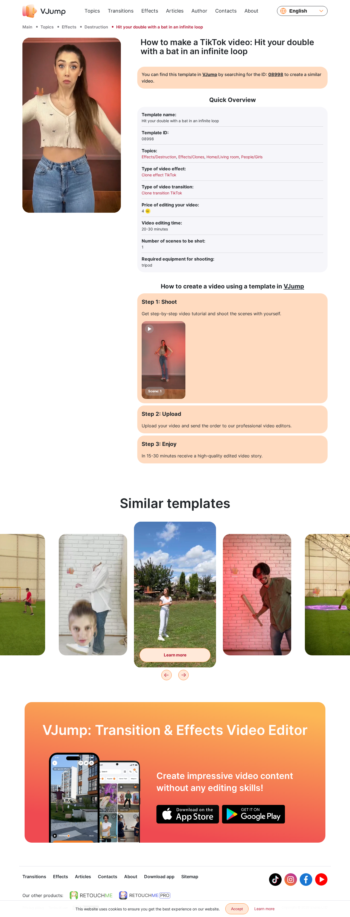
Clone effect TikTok (159, 175)
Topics (92, 11)
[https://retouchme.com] (91, 895)
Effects (149, 11)
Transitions (120, 11)
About (251, 11)
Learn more (93, 642)
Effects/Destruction (159, 156)
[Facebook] (306, 879)
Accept (237, 909)
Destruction (96, 27)
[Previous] (166, 675)
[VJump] (44, 11)
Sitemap (189, 876)
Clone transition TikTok (162, 193)
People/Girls (251, 156)
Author (199, 11)
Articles (174, 11)
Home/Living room (222, 156)
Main (27, 27)
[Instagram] (290, 879)
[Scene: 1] (163, 360)
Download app (159, 876)
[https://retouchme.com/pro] (144, 895)
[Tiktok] (275, 879)
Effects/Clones (191, 156)
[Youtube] (321, 879)
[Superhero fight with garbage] (74, 797)
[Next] (183, 675)
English (298, 11)
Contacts (226, 11)
